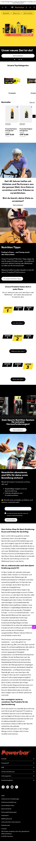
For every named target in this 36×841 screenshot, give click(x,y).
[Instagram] (7, 787)
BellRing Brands (6, 818)
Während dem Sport (18, 341)
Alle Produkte (28, 13)
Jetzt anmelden (11, 509)
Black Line (16, 13)
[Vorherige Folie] (2, 31)
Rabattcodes (5, 825)
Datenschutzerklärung (8, 802)
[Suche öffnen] (6, 7)
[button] (34, 7)
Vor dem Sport (18, 313)
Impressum (5, 815)
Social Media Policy (7, 805)
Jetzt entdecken (18, 195)
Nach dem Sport (18, 369)
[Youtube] (12, 787)
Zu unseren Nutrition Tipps (12, 268)
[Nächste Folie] (33, 31)
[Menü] (2, 7)
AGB (2, 795)
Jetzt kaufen (7, 45)
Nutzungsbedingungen (9, 812)
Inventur (4, 828)
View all (32, 92)
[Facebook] (3, 787)
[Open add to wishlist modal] (17, 97)
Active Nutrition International (10, 822)
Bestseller (6, 13)
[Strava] (16, 787)
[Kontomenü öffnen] (26, 7)
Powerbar (10, 836)
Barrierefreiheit (6, 809)
